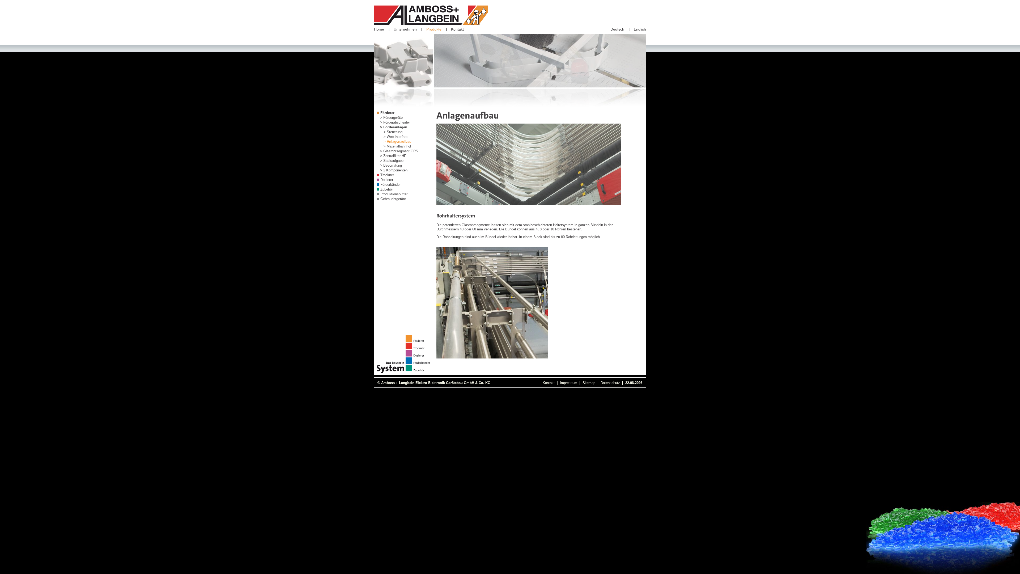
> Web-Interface (396, 137)
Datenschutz (610, 383)
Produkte (433, 29)
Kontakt (457, 29)
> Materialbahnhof (397, 146)
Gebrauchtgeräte (393, 199)
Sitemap (589, 383)
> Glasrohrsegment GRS (399, 151)
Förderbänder (390, 185)
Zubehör (386, 189)
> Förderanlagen (393, 127)
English (640, 29)
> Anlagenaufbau (397, 142)
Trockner (387, 175)
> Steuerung (393, 132)
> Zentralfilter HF (393, 156)
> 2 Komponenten (393, 170)
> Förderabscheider (395, 122)
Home (379, 29)
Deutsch (617, 29)
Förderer (387, 113)
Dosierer (386, 180)
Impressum (568, 383)
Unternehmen (405, 29)
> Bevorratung (391, 165)
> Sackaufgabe (391, 161)
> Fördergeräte (391, 118)
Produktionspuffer (393, 194)
